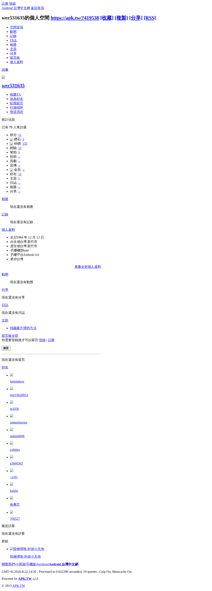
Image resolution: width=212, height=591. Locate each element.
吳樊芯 (15, 504)
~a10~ (14, 477)
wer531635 (13, 85)
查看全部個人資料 (88, 266)
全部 (15, 335)
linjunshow (17, 381)
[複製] (121, 17)
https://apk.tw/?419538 (75, 17)
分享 (13, 53)
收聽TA (15, 94)
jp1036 (14, 408)
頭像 (5, 69)
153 (24, 143)
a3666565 (16, 463)
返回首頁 (37, 8)
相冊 (13, 44)
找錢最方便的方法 (23, 328)
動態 (13, 31)
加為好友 (16, 99)
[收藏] (106, 17)
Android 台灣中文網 (16, 8)
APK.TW (25, 578)
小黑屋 (20, 564)
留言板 (15, 57)
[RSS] (150, 17)
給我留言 (16, 103)
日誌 (13, 40)
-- (19, 156)
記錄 (13, 36)
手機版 (31, 564)
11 (20, 135)
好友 (5, 367)
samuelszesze (18, 422)
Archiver (42, 564)
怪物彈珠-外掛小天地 (25, 556)
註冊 (5, 3)
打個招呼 (16, 107)
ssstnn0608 (17, 436)
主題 (13, 49)
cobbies (15, 449)
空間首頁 (16, 27)
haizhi (14, 490)
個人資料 (16, 62)
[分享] (135, 17)
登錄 (12, 3)
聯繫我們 (8, 564)
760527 (15, 518)
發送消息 (16, 112)
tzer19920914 (19, 395)
